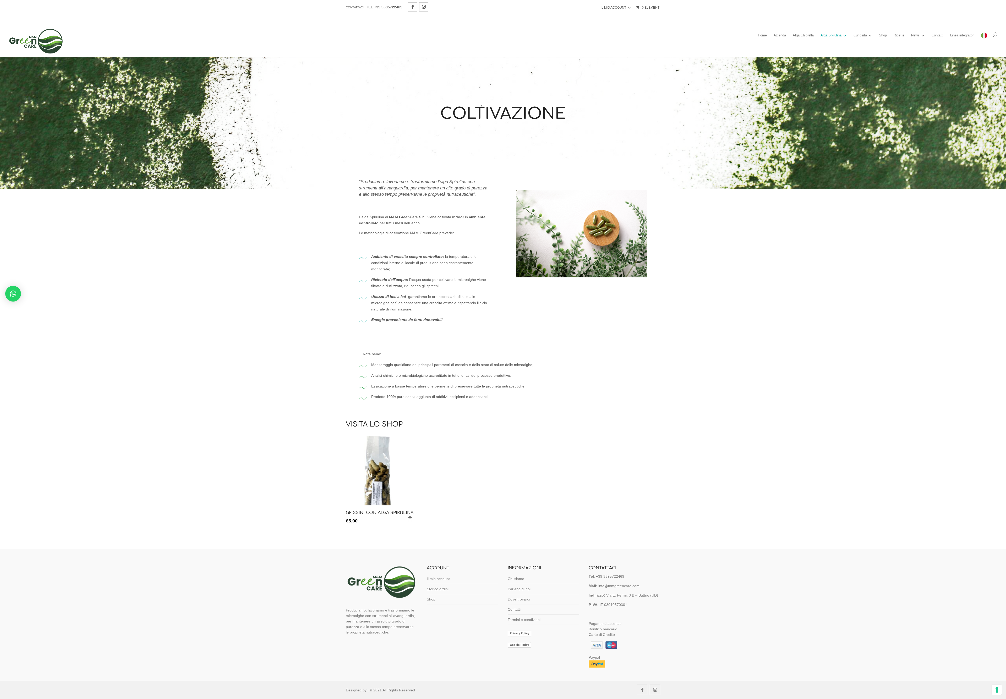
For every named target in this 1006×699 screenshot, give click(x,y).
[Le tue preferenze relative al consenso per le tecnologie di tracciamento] (997, 690)
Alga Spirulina (831, 35)
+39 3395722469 (609, 576)
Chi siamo (516, 579)
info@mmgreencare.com (618, 586)
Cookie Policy (519, 645)
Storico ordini (438, 589)
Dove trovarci (519, 599)
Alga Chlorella (803, 35)
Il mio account (613, 7)
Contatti (937, 35)
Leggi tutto (410, 519)
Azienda (780, 35)
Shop (883, 35)
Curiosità (860, 35)
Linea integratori (962, 35)
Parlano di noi (519, 589)
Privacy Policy (519, 633)
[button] (13, 294)
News (915, 35)
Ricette (899, 35)
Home (762, 35)
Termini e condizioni (524, 620)
